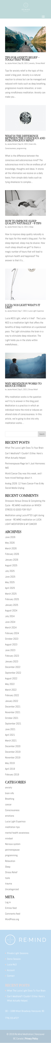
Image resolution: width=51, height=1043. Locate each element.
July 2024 (10, 616)
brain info (32, 144)
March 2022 (11, 689)
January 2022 (11, 701)
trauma (8, 883)
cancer (8, 804)
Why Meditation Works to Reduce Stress (23, 385)
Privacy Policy (31, 1038)
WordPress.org (12, 919)
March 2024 (11, 627)
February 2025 (12, 599)
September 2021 (13, 723)
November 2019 (12, 757)
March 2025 (11, 593)
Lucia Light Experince (36, 311)
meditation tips (12, 827)
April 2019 (10, 768)
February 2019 (12, 774)
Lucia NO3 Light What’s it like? (22, 306)
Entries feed (11, 908)
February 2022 (12, 695)
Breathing (9, 798)
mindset (9, 838)
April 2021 (10, 734)
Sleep (31, 227)
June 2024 (10, 621)
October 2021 (11, 718)
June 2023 (10, 650)
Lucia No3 (12, 964)
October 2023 (11, 638)
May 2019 (10, 763)
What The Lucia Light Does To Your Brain (24, 447)
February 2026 (12, 554)
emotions (9, 815)
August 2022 (11, 678)
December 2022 (12, 667)
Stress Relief (40, 63)
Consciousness (10, 148)
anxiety (32, 63)
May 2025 (10, 582)
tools (7, 878)
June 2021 (10, 729)
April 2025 (10, 588)
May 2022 (10, 684)
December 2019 (12, 751)
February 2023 (12, 655)
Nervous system (12, 844)
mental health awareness (17, 832)
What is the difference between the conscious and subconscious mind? (25, 138)
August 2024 (11, 610)
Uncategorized (12, 889)
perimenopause (12, 849)
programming (21, 148)
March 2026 (11, 548)
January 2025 (11, 605)
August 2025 (11, 565)
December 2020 (12, 746)
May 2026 (10, 542)
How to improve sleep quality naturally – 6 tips (23, 222)
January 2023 (11, 661)
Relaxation (10, 861)
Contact (11, 975)
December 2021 (12, 706)
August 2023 (11, 644)
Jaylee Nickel (12, 63)
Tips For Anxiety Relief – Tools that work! (22, 59)
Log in (8, 902)
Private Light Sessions (17, 953)
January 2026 (11, 559)
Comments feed (12, 913)
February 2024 (12, 633)
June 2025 (10, 576)
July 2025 (10, 571)
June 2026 (10, 537)
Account (11, 970)
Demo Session (14, 958)
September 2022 (13, 672)
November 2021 (12, 712)
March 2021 (11, 740)
